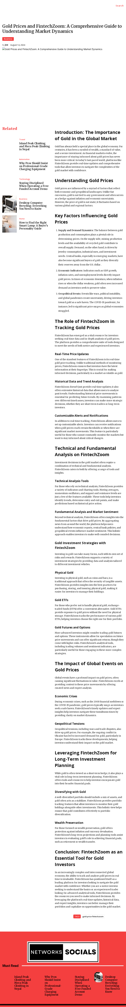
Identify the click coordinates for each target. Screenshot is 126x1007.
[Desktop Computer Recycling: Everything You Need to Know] (9, 204)
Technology (24, 179)
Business (8, 38)
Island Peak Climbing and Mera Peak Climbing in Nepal (34, 146)
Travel (22, 139)
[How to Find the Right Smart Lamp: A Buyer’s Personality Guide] (9, 224)
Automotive (24, 159)
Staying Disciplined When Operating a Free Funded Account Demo (34, 186)
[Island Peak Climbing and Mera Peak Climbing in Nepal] (9, 144)
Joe (6, 45)
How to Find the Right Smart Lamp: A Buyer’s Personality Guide (33, 225)
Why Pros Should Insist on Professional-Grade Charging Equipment (33, 166)
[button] (120, 5)
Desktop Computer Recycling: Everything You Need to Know (33, 205)
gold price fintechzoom (93, 916)
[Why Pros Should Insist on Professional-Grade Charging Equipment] (9, 164)
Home (22, 219)
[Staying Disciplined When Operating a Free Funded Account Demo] (9, 184)
